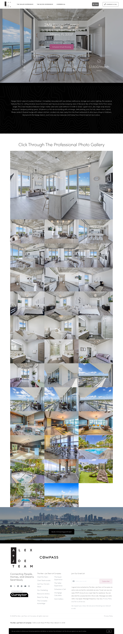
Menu (96, 4)
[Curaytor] (19, 597)
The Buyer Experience (45, 4)
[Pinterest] (21, 586)
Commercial (61, 4)
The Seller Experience (25, 4)
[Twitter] (14, 586)
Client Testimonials (44, 580)
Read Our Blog (42, 597)
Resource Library (43, 593)
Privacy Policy (108, 616)
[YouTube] (25, 586)
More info (89, 631)
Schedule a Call (60, 589)
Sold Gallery (58, 599)
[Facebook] (11, 586)
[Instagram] (29, 586)
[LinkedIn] (18, 586)
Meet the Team (42, 577)
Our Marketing (42, 590)
